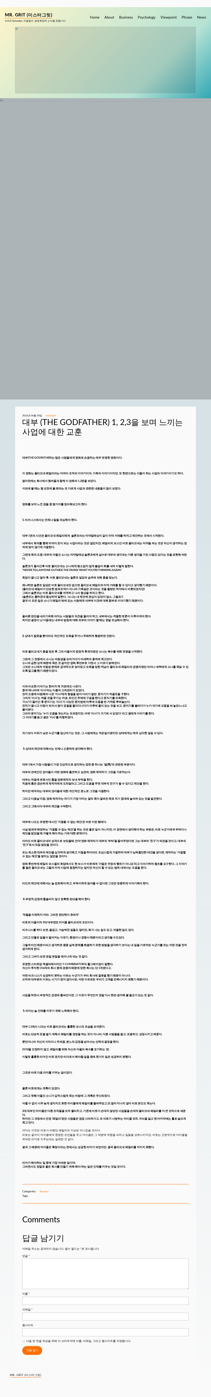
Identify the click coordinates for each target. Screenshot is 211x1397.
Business (44, 1191)
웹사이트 (27, 1325)
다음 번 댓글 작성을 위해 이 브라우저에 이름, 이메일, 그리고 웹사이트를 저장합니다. (78, 1341)
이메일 (27, 1309)
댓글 (26, 1256)
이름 (26, 1294)
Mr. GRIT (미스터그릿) (28, 15)
